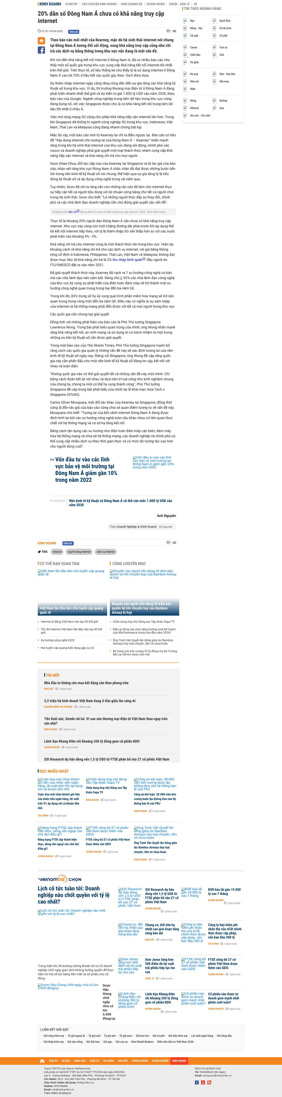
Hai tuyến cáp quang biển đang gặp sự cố (67, 648)
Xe (195, 4)
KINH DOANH (179, 1061)
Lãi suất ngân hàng (202, 1035)
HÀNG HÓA (80, 1061)
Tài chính (43, 815)
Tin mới (52, 675)
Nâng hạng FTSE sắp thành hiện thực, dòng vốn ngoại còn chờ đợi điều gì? (58, 844)
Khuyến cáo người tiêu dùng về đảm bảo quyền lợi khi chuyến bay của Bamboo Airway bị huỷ (141, 608)
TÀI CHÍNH (108, 1061)
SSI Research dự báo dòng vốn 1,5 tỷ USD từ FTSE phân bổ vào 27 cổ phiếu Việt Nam (106, 759)
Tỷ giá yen (110, 1035)
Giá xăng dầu (224, 1035)
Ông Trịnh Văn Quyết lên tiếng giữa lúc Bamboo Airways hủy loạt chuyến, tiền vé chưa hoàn (143, 642)
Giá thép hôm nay (54, 1041)
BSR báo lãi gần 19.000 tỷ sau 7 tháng (224, 892)
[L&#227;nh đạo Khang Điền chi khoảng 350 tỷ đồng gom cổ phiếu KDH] (130, 1000)
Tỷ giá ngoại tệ (76, 1035)
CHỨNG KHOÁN (140, 1061)
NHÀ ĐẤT (123, 1061)
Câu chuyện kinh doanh (99, 4)
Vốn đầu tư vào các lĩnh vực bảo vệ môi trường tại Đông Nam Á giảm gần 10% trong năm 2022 (86, 469)
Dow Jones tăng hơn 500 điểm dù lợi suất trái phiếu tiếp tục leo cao (160, 966)
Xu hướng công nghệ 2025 (58, 640)
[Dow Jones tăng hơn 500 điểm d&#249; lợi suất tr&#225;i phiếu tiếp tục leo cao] (130, 966)
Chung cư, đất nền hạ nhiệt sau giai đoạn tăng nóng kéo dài (162, 929)
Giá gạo (107, 1041)
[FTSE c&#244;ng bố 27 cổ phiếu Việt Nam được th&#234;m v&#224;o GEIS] (108, 831)
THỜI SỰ (53, 1061)
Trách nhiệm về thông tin (57, 1093)
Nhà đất (48, 688)
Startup (71, 4)
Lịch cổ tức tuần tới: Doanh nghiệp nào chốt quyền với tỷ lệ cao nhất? (73, 895)
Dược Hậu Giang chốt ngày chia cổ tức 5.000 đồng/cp (109, 1001)
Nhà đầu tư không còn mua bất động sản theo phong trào (86, 683)
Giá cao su (122, 1041)
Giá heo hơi (142, 1035)
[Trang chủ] (41, 40)
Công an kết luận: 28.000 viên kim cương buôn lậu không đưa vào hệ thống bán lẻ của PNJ (155, 799)
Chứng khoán (52, 747)
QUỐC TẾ (94, 1061)
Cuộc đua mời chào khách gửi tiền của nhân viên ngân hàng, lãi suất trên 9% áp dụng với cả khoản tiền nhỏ (59, 801)
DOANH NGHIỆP (160, 1061)
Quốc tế (149, 978)
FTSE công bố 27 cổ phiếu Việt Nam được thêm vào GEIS (108, 842)
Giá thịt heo (93, 1041)
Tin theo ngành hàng (202, 8)
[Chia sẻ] (41, 50)
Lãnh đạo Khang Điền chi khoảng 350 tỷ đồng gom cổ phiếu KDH (92, 741)
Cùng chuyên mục (129, 563)
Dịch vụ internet (106, 551)
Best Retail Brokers (143, 1041)
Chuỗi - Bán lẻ (179, 4)
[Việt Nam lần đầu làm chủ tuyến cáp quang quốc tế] (72, 593)
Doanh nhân (156, 4)
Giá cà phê (159, 1035)
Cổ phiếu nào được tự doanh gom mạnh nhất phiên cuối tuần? (223, 998)
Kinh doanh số (131, 4)
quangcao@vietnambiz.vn (217, 1075)
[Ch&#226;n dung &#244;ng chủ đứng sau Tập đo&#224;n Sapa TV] (108, 781)
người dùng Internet (79, 551)
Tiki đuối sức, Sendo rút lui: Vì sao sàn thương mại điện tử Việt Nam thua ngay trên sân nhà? (105, 721)
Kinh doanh (50, 3)
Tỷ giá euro (125, 1035)
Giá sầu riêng (75, 1041)
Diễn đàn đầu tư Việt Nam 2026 (175, 1041)
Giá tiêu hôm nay (178, 1035)
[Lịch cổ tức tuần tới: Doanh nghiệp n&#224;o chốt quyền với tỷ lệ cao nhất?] (76, 935)
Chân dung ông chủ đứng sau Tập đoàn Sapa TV (144, 621)
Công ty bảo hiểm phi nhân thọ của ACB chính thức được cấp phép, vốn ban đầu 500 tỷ (225, 931)
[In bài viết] (169, 31)
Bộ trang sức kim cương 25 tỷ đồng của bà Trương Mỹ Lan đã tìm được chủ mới (145, 653)
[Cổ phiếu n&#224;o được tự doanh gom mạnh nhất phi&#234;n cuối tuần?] (193, 1000)
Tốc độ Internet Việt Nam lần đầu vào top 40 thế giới (71, 631)
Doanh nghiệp (216, 900)
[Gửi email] (174, 31)
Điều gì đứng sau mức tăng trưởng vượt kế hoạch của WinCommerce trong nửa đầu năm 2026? (144, 631)
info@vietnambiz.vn (63, 1089)
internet (57, 551)
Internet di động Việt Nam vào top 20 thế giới (69, 621)
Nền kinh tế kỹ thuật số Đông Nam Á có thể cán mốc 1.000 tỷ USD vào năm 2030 (120, 503)
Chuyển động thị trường (58, 706)
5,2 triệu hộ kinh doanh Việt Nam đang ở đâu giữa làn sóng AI (89, 701)
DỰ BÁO (66, 1061)
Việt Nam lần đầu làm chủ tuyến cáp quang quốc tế (71, 610)
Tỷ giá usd (94, 1035)
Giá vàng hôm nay (54, 1035)
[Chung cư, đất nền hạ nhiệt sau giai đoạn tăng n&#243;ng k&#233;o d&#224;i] (130, 931)
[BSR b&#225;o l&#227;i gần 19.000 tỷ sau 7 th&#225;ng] (193, 896)
